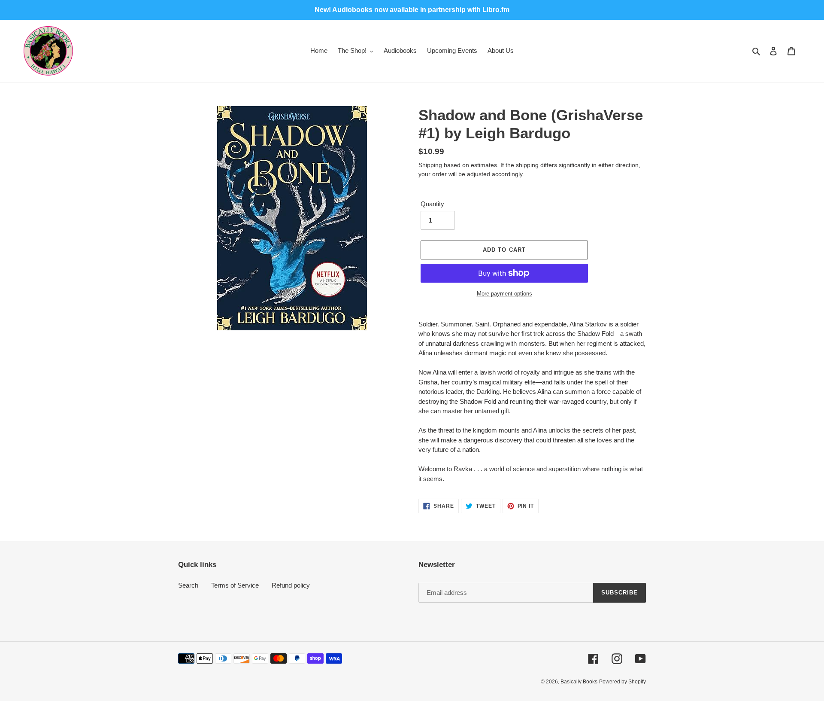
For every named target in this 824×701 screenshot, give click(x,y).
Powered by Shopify (622, 682)
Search (188, 585)
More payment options (504, 293)
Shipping (430, 165)
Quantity (432, 203)
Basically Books (578, 682)
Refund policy (291, 585)
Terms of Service (235, 585)
